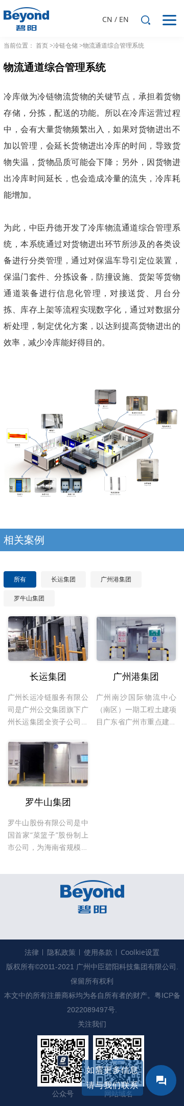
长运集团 (63, 579)
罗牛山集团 (29, 598)
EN (124, 19)
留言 (161, 1080)
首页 (42, 45)
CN (107, 19)
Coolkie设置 (140, 952)
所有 (20, 579)
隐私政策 (61, 952)
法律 (32, 952)
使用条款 (98, 952)
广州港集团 (116, 579)
